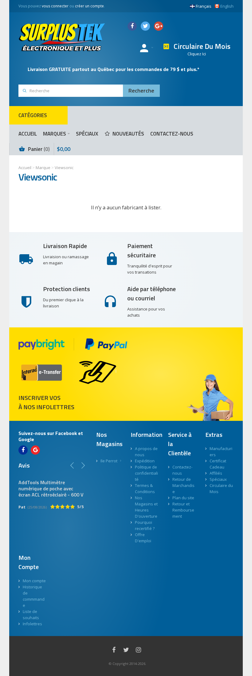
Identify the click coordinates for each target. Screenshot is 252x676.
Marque (43, 167)
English (227, 6)
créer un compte (89, 6)
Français (203, 6)
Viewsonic (64, 167)
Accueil (24, 167)
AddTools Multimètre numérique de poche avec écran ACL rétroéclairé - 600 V (51, 488)
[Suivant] (83, 465)
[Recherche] (141, 91)
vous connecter (55, 6)
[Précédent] (72, 465)
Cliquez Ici (196, 54)
